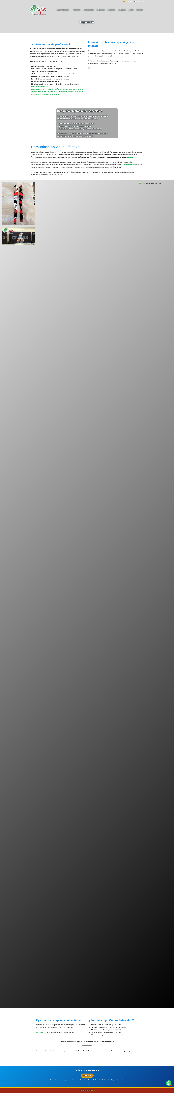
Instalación (106, 1080)
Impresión (67, 1080)
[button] (120, 1)
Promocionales (77, 1080)
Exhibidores (88, 1080)
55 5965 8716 (129, 1)
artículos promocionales (93, 129)
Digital (113, 1080)
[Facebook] (85, 1083)
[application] (69, 9)
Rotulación (130, 157)
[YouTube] (88, 1083)
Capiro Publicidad (56, 1080)
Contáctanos (40, 1032)
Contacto (120, 1080)
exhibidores (78, 129)
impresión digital (130, 165)
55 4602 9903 (140, 1)
